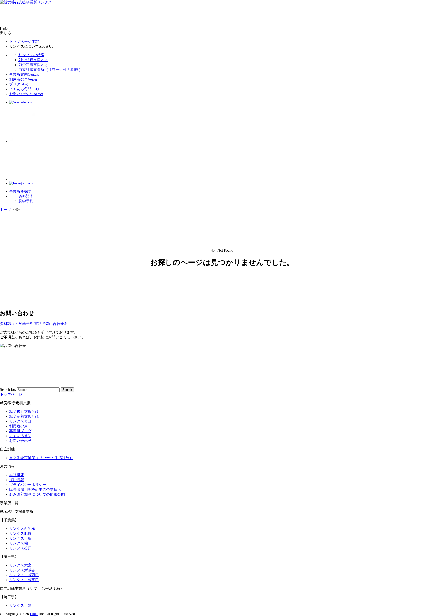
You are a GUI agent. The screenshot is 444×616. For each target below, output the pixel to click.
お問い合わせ (26, 94)
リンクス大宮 (20, 565)
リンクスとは (20, 421)
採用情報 (16, 480)
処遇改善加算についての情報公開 (37, 494)
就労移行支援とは (33, 60)
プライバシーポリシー (27, 485)
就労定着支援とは (33, 65)
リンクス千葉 (20, 538)
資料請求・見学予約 (16, 324)
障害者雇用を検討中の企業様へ (35, 489)
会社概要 (16, 475)
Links (34, 614)
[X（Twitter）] (27, 141)
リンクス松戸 (20, 548)
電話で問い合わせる (51, 324)
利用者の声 (23, 79)
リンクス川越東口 (24, 580)
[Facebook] (27, 179)
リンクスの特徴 (31, 55)
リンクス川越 (20, 605)
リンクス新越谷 (22, 570)
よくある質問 (24, 89)
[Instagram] (21, 183)
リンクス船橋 (20, 533)
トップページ (24, 42)
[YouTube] (21, 102)
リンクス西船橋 (22, 529)
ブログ (18, 84)
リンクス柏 (18, 543)
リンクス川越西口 (24, 575)
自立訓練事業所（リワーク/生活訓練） (50, 70)
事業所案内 (24, 74)
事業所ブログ (20, 431)
